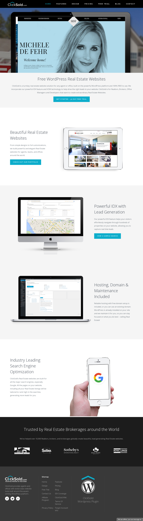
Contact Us (46, 494)
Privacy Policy (47, 508)
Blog (57, 490)
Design (44, 486)
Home (44, 482)
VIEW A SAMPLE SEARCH (107, 236)
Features (58, 482)
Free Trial (45, 490)
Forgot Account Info (61, 509)
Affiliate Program (45, 498)
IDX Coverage (60, 494)
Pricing (57, 486)
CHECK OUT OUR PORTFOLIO (25, 162)
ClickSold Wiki (60, 497)
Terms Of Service (59, 502)
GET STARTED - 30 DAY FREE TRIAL (71, 99)
